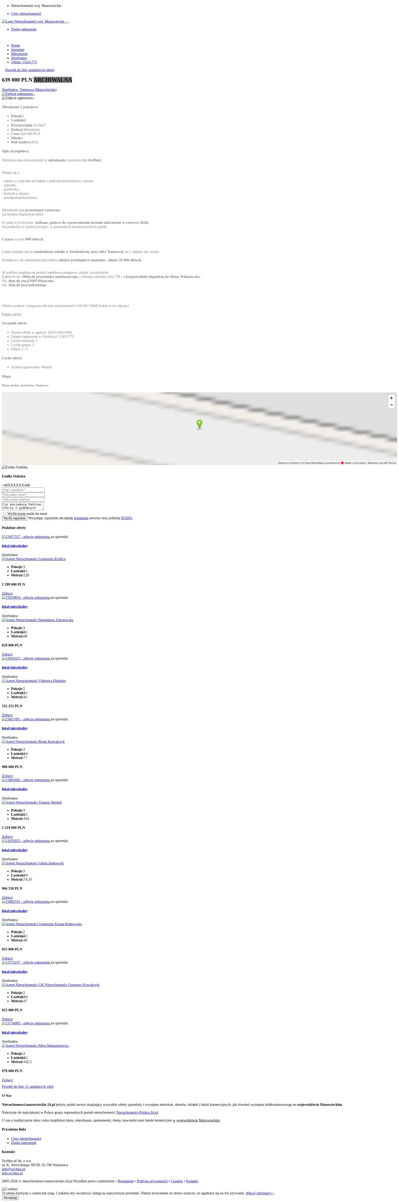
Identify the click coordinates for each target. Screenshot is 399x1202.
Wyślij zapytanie (15, 518)
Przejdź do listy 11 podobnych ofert (28, 1086)
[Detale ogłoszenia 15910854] (26, 597)
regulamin (81, 518)
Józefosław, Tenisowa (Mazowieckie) (29, 90)
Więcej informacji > (260, 1193)
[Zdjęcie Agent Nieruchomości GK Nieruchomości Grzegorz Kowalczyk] (51, 985)
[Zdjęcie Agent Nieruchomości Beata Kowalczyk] (33, 742)
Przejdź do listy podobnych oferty (29, 70)
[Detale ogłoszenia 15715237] (26, 962)
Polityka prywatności (152, 1181)
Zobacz (7, 593)
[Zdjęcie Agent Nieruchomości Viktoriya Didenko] (34, 681)
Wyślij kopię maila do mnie (27, 514)
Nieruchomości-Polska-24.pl (137, 1112)
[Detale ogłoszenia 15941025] (26, 658)
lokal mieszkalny (15, 546)
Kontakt (192, 1181)
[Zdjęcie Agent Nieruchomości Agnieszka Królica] (34, 559)
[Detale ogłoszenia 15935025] (26, 841)
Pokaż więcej (11, 314)
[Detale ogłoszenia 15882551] (26, 902)
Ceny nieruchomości (26, 13)
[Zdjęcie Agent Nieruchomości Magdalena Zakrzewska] (37, 620)
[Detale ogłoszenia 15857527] (26, 537)
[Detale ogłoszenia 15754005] (26, 1023)
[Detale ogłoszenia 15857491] (26, 719)
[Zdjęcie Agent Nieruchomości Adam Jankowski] (33, 863)
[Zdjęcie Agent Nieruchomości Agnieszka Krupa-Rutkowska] (42, 924)
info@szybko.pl (13, 1169)
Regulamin (126, 1181)
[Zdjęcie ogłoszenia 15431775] (18, 94)
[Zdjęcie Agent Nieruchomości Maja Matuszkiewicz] (35, 1046)
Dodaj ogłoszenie (23, 1143)
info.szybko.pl (12, 1173)
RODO (126, 518)
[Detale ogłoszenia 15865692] (26, 780)
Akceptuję (10, 1197)
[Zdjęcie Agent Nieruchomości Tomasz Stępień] (32, 802)
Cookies (177, 1181)
